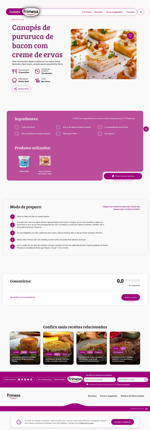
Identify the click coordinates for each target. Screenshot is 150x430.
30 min (115, 348)
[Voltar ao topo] (75, 404)
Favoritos (130, 12)
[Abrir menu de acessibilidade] (146, 129)
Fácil (90, 352)
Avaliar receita (131, 297)
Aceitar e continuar (122, 422)
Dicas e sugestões (114, 12)
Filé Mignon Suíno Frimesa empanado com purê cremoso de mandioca (91, 359)
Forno (65, 354)
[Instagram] (19, 379)
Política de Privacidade (123, 384)
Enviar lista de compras (124, 176)
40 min (16, 352)
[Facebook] (22, 379)
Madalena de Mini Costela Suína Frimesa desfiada (57, 360)
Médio (24, 352)
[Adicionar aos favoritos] (130, 35)
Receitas (99, 12)
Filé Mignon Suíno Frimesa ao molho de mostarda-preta (24, 359)
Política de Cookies (87, 423)
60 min (49, 354)
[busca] (141, 12)
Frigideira (33, 352)
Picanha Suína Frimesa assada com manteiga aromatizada (122, 359)
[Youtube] (28, 379)
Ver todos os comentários (22, 297)
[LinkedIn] (31, 379)
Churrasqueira (118, 352)
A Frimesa (86, 12)
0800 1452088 (59, 379)
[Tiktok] (25, 379)
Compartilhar (23, 89)
